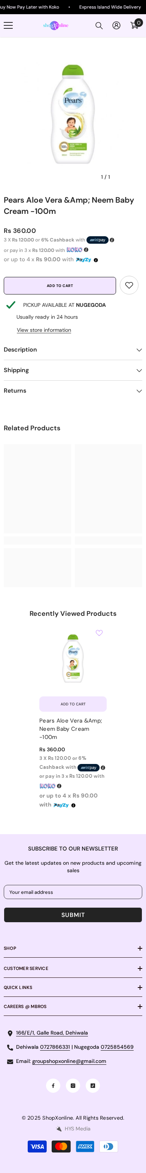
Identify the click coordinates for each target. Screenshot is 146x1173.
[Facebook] (53, 1086)
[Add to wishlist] (99, 633)
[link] (129, 285)
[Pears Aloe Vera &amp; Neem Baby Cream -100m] (73, 659)
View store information (44, 330)
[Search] (99, 25)
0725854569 (117, 1046)
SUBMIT (73, 915)
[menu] (8, 25)
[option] (73, 115)
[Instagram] (73, 1086)
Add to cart (60, 285)
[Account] (116, 25)
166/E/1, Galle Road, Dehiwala (52, 1032)
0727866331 (55, 1046)
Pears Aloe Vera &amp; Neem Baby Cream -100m (70, 729)
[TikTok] (93, 1086)
